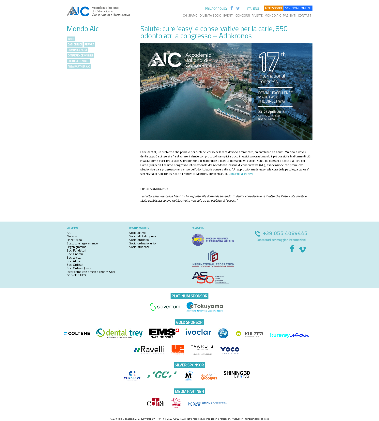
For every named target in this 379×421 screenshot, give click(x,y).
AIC (69, 233)
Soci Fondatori (76, 250)
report (89, 44)
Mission (72, 236)
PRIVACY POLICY (216, 8)
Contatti (305, 15)
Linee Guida (74, 240)
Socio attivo (137, 233)
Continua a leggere (241, 173)
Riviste (257, 15)
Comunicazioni (77, 50)
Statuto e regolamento (82, 243)
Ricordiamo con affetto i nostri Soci (91, 272)
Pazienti (289, 15)
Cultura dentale (78, 61)
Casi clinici (75, 44)
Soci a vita (74, 257)
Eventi (228, 15)
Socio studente (139, 247)
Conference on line (80, 55)
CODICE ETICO (76, 275)
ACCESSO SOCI (273, 8)
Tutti (71, 39)
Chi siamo (190, 15)
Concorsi (242, 15)
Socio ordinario (139, 240)
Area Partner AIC (79, 66)
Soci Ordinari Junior (79, 268)
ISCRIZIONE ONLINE (297, 8)
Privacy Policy (237, 418)
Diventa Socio (210, 15)
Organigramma (76, 247)
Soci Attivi (74, 261)
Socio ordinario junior (143, 243)
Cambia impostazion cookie (257, 418)
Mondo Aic (273, 15)
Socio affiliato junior (142, 236)
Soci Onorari (75, 254)
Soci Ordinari (75, 265)
